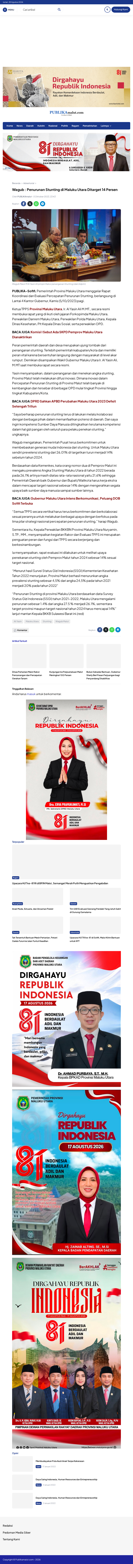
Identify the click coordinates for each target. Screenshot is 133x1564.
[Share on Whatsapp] (36, 203)
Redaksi (8, 1525)
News (20, 125)
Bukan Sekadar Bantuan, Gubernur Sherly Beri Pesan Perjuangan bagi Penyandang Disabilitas (103, 675)
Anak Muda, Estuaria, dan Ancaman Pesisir (32, 909)
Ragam (75, 125)
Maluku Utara (32, 621)
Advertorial (74, 932)
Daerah (30, 125)
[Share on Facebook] (23, 203)
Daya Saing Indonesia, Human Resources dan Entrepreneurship (66, 1479)
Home (10, 125)
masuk (31, 694)
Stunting (47, 621)
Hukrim (41, 125)
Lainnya (105, 125)
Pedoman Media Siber (16, 1532)
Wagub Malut (62, 621)
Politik (64, 125)
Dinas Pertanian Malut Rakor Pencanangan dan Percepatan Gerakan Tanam (27, 675)
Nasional (52, 125)
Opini (38, 1467)
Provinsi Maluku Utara (46, 309)
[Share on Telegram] (42, 203)
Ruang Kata (17, 904)
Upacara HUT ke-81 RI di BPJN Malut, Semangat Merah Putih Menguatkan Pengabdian (60, 883)
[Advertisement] (66, 41)
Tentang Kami (11, 1539)
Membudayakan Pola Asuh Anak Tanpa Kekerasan (60, 1461)
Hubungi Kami (121, 9)
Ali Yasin (18, 621)
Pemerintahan (90, 125)
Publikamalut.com (24, 1559)
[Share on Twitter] (30, 203)
